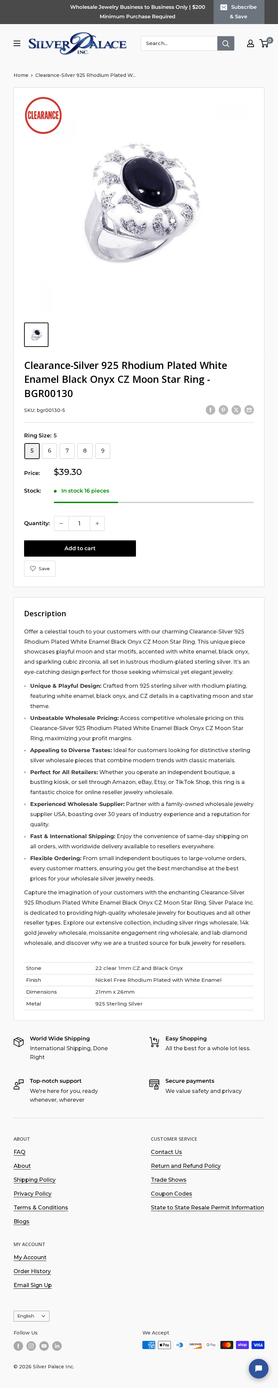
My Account (30, 1257)
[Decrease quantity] (61, 523)
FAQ (19, 1152)
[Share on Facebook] (210, 410)
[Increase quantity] (97, 523)
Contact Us (166, 1152)
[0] (264, 43)
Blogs (21, 1221)
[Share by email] (249, 410)
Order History (32, 1271)
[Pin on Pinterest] (223, 410)
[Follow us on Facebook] (18, 1345)
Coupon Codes (171, 1193)
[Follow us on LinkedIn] (57, 1345)
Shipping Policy (35, 1180)
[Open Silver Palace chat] (259, 1369)
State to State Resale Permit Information (207, 1207)
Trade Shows (168, 1180)
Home (21, 75)
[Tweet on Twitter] (236, 410)
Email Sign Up (33, 1285)
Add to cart (80, 548)
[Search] (225, 43)
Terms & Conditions (41, 1207)
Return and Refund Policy (186, 1166)
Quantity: (37, 523)
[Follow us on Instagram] (31, 1345)
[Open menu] (17, 43)
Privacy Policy (33, 1193)
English (25, 1316)
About (22, 1166)
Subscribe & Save (243, 12)
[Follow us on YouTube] (44, 1345)
